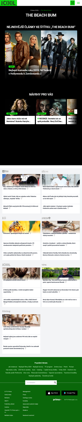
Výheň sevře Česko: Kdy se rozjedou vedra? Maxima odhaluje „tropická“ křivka (19, 197)
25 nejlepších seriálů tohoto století (14, 280)
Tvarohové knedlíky (70, 373)
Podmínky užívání (9, 404)
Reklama (7, 398)
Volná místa (7, 394)
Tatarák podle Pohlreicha (13, 373)
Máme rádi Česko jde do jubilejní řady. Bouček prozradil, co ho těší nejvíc (60, 197)
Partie (66, 367)
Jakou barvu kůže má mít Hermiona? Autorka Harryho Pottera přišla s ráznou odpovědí (17, 120)
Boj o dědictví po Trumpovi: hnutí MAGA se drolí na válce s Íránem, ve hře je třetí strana (19, 188)
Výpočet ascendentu (55, 373)
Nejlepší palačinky (35, 376)
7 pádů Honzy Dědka (50, 370)
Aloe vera (26, 373)
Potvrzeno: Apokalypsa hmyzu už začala (16, 233)
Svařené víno (72, 370)
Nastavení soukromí (28, 415)
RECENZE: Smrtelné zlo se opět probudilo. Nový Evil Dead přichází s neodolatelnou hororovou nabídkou (49, 120)
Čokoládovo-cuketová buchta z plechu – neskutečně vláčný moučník (59, 234)
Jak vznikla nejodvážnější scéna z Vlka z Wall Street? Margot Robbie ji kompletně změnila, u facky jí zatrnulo (20, 301)
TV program (48, 367)
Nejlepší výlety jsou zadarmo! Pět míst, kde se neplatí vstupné (20, 337)
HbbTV (6, 401)
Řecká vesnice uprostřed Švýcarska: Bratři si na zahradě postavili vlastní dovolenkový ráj (21, 347)
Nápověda (25, 407)
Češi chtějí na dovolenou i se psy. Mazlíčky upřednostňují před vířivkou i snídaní (16, 328)
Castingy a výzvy (27, 398)
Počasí (71, 367)
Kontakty (25, 401)
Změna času (58, 367)
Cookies (6, 407)
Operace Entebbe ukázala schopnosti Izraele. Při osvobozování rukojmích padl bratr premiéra (18, 244)
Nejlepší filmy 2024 (25, 367)
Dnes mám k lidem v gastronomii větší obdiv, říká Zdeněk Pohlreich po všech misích (61, 188)
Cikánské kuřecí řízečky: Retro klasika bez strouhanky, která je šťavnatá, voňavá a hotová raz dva (60, 254)
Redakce (25, 410)
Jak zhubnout (12, 367)
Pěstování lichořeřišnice (39, 373)
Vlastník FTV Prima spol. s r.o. (11, 411)
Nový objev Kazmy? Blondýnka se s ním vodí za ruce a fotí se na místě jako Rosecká (60, 301)
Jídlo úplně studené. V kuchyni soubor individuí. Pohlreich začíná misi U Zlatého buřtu (58, 207)
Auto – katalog (37, 370)
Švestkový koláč (47, 376)
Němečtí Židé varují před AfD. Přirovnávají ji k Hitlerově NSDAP (20, 207)
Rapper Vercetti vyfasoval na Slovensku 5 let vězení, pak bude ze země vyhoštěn (61, 291)
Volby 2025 (62, 370)
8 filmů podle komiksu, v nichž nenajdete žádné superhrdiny (18, 291)
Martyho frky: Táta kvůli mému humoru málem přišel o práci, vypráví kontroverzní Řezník (60, 281)
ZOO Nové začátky (24, 370)
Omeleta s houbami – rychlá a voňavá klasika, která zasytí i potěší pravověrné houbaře (59, 244)
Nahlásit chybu (8, 415)
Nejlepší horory (38, 367)
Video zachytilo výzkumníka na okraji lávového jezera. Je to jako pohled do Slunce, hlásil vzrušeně (20, 254)
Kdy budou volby (11, 370)
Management (26, 391)
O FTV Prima (8, 391)
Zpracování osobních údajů (30, 404)
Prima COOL (34, 10)
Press (24, 394)
